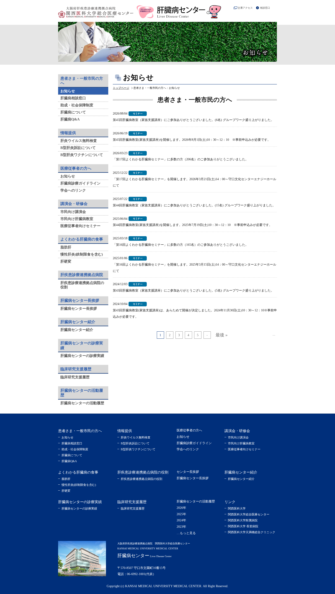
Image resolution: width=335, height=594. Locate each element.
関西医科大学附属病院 (243, 520)
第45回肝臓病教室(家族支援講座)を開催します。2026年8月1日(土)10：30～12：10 (171, 139)
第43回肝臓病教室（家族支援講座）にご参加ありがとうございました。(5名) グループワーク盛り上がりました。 (193, 290)
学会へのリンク (73, 190)
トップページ (121, 88)
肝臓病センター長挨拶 (78, 308)
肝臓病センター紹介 (76, 330)
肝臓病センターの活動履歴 (82, 403)
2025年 (181, 514)
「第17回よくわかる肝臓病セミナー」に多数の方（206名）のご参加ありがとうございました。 (180, 159)
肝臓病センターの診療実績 (82, 356)
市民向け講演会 (73, 212)
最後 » (222, 335)
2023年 (181, 526)
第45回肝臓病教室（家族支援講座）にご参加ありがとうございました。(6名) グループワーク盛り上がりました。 (193, 120)
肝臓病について (73, 112)
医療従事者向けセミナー (80, 226)
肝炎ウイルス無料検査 (78, 141)
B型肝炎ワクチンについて (81, 155)
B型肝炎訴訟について (78, 148)
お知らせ (67, 91)
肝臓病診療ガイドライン (80, 183)
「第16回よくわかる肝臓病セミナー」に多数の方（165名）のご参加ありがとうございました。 (180, 244)
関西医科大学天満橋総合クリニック (251, 532)
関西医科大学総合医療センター (248, 514)
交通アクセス (245, 7)
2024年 (181, 520)
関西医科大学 (237, 508)
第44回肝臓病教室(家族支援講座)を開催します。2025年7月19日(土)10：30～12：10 (172, 225)
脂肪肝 (65, 247)
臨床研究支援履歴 (75, 377)
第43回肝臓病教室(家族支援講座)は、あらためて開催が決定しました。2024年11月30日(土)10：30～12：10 (188, 310)
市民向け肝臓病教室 (76, 219)
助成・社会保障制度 (76, 105)
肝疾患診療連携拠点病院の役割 (141, 479)
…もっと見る (186, 533)
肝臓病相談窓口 (73, 98)
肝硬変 (65, 261)
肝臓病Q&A (70, 119)
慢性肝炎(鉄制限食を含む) (81, 254)
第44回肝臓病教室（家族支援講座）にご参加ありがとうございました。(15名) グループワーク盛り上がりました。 (194, 205)
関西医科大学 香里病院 (243, 526)
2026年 (181, 508)
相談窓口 (265, 7)
